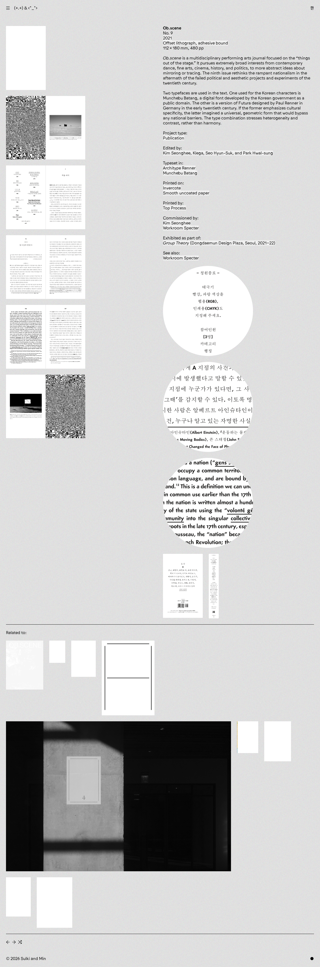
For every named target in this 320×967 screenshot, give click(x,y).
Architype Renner (179, 167)
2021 (167, 37)
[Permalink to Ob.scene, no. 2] (18, 897)
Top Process (174, 207)
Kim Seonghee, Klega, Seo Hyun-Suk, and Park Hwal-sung (218, 152)
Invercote (172, 187)
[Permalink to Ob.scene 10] (24, 665)
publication (173, 137)
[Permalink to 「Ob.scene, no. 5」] (118, 796)
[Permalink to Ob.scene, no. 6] (128, 678)
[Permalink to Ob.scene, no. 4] (247, 737)
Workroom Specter (181, 227)
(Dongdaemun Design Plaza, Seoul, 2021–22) (219, 242)
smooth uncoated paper (186, 192)
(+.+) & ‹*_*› (26, 7)
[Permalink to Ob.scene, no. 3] (277, 741)
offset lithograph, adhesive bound (195, 42)
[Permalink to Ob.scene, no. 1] (54, 902)
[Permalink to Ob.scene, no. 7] (83, 659)
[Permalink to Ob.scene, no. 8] (57, 652)
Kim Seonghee (176, 222)
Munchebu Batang (180, 172)
